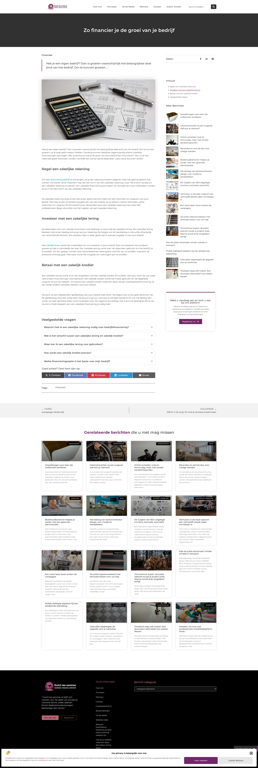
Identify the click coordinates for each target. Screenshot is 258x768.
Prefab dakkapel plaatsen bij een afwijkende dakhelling (61, 604)
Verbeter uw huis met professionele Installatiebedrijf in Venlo (195, 629)
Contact (157, 7)
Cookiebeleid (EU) (104, 706)
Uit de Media (128, 7)
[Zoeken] (213, 6)
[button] (251, 753)
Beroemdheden (103, 711)
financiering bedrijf (60, 179)
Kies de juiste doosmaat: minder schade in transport (195, 552)
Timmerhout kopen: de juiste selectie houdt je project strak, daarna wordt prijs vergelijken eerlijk (149, 578)
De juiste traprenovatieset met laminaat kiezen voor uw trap (105, 575)
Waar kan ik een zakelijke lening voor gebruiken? (98, 344)
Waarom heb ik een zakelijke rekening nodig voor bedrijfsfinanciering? (98, 327)
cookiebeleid (43, 760)
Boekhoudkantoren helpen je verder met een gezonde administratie (194, 163)
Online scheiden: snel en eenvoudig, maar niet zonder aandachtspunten (194, 140)
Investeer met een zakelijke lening (185, 90)
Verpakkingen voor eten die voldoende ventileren (59, 466)
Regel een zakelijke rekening (183, 86)
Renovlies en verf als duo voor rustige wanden (194, 466)
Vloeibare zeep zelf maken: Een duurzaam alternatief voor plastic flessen (196, 274)
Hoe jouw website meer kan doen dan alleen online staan (103, 744)
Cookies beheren (235, 760)
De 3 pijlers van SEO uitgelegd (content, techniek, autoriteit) (149, 520)
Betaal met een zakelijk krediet (183, 93)
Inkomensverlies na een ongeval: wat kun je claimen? (106, 466)
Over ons (97, 7)
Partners (144, 7)
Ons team (112, 7)
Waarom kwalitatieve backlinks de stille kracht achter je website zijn (104, 729)
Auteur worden (173, 7)
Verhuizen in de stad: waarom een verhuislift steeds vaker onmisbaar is (197, 197)
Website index (102, 720)
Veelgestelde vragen (179, 97)
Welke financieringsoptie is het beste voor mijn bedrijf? (98, 361)
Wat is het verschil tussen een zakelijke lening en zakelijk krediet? (98, 335)
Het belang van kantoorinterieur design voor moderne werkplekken (196, 174)
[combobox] (199, 6)
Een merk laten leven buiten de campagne (61, 575)
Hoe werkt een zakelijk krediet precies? (98, 352)
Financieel (47, 55)
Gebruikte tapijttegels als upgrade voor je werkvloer (103, 627)
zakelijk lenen (53, 245)
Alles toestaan (200, 760)
